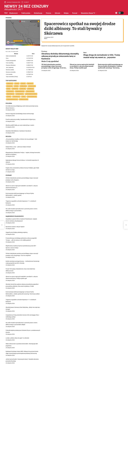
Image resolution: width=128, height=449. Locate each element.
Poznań (74, 13)
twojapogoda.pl (19, 93)
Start (6, 13)
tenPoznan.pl (10, 91)
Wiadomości (13, 13)
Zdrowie (57, 13)
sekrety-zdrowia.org (32, 96)
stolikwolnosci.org (23, 99)
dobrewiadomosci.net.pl (31, 93)
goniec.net (22, 88)
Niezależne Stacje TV (88, 13)
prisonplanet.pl (16, 96)
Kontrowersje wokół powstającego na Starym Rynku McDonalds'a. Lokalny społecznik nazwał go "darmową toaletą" (110, 67)
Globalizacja (38, 13)
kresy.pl (23, 83)
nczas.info (9, 85)
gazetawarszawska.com (12, 99)
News (45, 38)
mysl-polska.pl (10, 93)
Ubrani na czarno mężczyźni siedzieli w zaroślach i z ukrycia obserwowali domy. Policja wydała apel (82, 66)
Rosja (8, 88)
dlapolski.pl (15, 88)
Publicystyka (25, 13)
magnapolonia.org (20, 91)
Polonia (48, 13)
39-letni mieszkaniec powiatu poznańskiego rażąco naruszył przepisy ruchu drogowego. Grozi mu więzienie (53, 67)
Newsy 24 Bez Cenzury (26, 6)
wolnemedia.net (30, 91)
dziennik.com (32, 85)
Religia (66, 13)
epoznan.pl (30, 83)
